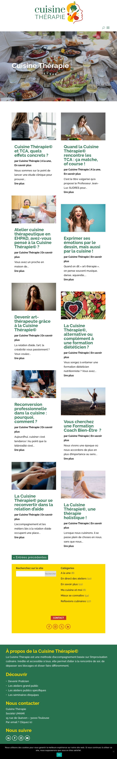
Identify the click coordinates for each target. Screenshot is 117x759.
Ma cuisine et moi (71, 589)
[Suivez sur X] (61, 626)
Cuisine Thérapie (29, 160)
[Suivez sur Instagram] (55, 626)
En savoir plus (22, 165)
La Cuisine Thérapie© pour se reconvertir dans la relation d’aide (33, 502)
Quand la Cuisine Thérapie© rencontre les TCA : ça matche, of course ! (81, 155)
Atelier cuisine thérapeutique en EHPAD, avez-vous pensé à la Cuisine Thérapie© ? (33, 238)
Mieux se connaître (72, 595)
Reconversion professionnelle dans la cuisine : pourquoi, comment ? (30, 413)
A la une (46, 160)
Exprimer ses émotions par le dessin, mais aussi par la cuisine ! (82, 245)
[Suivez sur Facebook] (49, 626)
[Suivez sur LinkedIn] (67, 626)
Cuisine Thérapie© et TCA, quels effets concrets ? (33, 151)
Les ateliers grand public (23, 685)
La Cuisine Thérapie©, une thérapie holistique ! (80, 511)
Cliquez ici (26, 722)
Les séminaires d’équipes (23, 694)
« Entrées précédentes (30, 557)
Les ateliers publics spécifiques (27, 690)
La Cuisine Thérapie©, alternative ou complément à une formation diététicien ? (79, 336)
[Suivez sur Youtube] (27, 738)
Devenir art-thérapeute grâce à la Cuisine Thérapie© (32, 323)
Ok (59, 755)
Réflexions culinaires (73, 601)
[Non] (113, 751)
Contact (58, 618)
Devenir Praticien (18, 681)
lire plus (19, 183)
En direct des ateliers (73, 578)
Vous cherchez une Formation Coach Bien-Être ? (82, 426)
